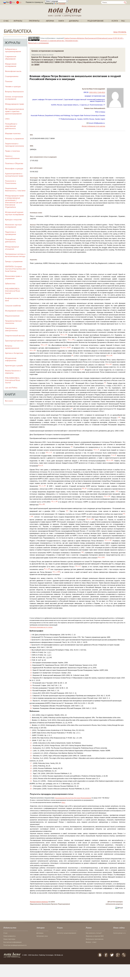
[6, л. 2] (40, 465)
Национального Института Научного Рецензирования (73, 798)
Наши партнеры (9, 939)
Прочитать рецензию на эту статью (41, 627)
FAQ (123, 21)
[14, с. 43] (109, 364)
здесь (63, 802)
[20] (117, 491)
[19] (119, 417)
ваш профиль (119, 32)
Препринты (34, 21)
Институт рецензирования (66, 933)
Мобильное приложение (94, 939)
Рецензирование (95, 21)
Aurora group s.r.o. (119, 933)
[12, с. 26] (71, 339)
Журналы (18, 21)
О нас (6, 21)
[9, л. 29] (47, 569)
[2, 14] (82, 369)
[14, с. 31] (63, 334)
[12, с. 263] (56, 571)
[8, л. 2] (78, 566)
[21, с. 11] (42, 485)
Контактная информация (12, 942)
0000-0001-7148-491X (97, 92)
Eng (13, 2)
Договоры (74, 21)
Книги (61, 21)
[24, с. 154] (101, 557)
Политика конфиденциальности (15, 945)
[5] (72, 355)
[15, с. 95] (109, 460)
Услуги (114, 21)
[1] (71, 446)
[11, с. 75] (107, 496)
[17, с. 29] (108, 540)
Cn (20, 2)
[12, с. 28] (109, 355)
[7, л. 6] (113, 455)
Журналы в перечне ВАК (95, 936)
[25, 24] (84, 488)
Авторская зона (42, 936)
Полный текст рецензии (39, 901)
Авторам (50, 21)
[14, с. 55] (33, 350)
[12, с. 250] (90, 519)
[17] (67, 510)
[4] (105, 382)
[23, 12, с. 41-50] (65, 347)
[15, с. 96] (54, 501)
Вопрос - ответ (91, 942)
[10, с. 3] (49, 452)
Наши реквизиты (9, 936)
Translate (62, 3)
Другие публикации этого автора (93, 126)
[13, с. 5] (96, 449)
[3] (71, 408)
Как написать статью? (94, 933)
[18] (82, 552)
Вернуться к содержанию (38, 43)
